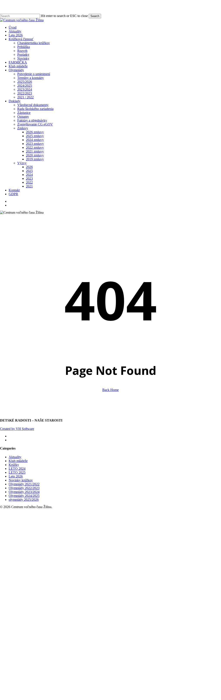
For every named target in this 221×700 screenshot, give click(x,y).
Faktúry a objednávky (56, 607)
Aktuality (15, 457)
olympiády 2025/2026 (24, 499)
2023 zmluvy (59, 630)
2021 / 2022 (49, 584)
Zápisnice (47, 599)
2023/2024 (48, 576)
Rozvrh (46, 537)
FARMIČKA (41, 549)
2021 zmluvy (59, 638)
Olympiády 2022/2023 (24, 488)
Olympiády (40, 557)
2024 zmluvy (59, 626)
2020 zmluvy (59, 642)
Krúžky (14, 465)
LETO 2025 (17, 472)
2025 (53, 657)
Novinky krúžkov (21, 480)
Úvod (36, 514)
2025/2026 (48, 568)
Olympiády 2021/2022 (24, 484)
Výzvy (45, 650)
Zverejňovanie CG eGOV (59, 611)
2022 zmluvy (59, 634)
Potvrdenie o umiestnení (57, 560)
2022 (53, 669)
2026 (53, 653)
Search (94, 16)
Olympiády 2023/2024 (24, 492)
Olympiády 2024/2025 (24, 496)
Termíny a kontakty (54, 564)
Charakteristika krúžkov (57, 530)
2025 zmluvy (59, 622)
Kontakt (37, 677)
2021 (53, 673)
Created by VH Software (17, 429)
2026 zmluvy (59, 619)
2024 (53, 661)
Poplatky (47, 541)
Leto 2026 (16, 476)
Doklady (38, 588)
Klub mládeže (18, 461)
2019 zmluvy (59, 646)
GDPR (37, 681)
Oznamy (47, 603)
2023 (53, 665)
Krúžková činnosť (44, 526)
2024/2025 (48, 572)
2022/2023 (48, 580)
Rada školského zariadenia (59, 595)
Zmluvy (46, 615)
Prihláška (47, 533)
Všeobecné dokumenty (56, 591)
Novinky (47, 545)
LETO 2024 (17, 468)
